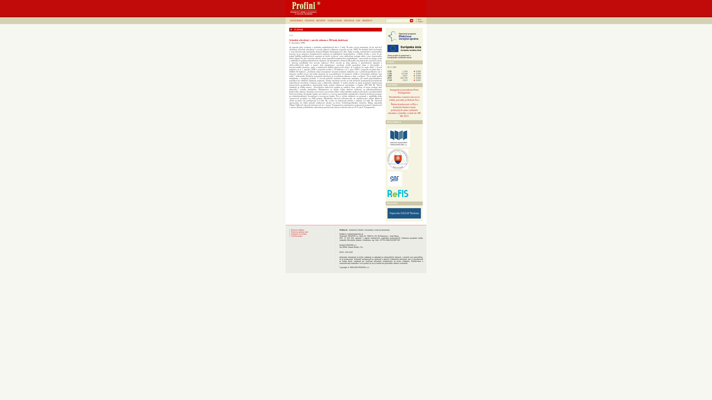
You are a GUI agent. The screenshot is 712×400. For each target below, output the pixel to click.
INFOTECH (349, 20)
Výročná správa (296, 236)
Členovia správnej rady (299, 232)
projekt (395, 55)
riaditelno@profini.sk (355, 234)
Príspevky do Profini (299, 234)
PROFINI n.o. (353, 236)
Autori (420, 22)
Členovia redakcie (297, 230)
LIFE (358, 20)
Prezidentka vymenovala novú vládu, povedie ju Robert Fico (404, 98)
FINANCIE (309, 20)
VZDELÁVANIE (334, 20)
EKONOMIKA (296, 20)
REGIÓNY (321, 20)
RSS (419, 20)
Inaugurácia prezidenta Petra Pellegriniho (404, 91)
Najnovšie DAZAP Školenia (404, 213)
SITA (291, 35)
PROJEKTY (367, 20)
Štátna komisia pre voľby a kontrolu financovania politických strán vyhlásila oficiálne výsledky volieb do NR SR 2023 (404, 110)
